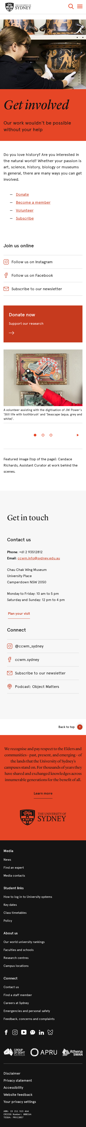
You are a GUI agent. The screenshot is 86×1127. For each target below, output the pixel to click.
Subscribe (25, 218)
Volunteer (25, 210)
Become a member (33, 202)
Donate (22, 194)
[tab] (35, 435)
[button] (71, 7)
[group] (43, 388)
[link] (43, 859)
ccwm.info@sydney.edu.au (39, 558)
